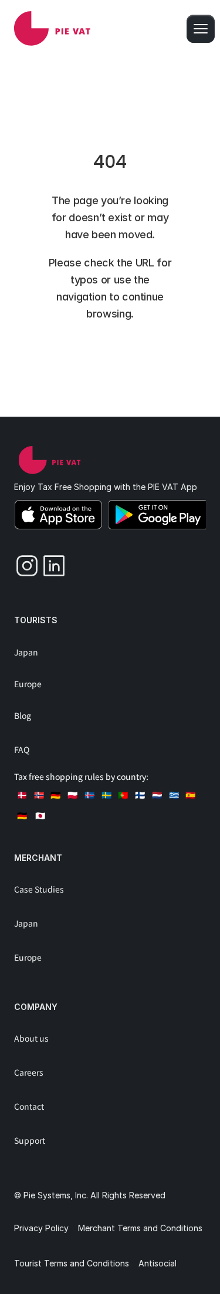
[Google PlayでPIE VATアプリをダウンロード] (158, 514)
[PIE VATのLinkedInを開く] (50, 563)
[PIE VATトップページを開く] (49, 460)
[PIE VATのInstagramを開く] (23, 563)
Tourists (35, 620)
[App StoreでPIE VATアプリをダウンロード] (58, 514)
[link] (52, 28)
